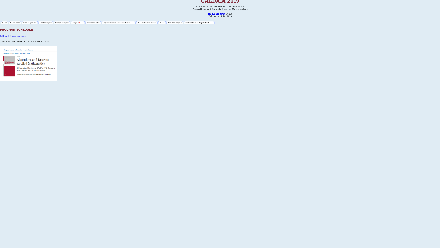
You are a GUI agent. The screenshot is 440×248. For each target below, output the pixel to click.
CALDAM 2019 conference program (13, 36)
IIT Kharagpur (216, 13)
